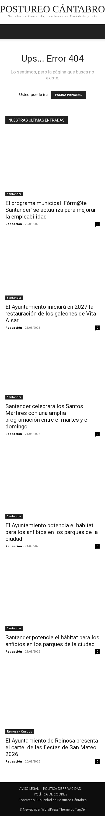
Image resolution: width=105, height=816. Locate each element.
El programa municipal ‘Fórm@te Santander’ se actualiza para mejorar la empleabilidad (50, 210)
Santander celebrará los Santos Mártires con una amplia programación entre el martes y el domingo (47, 416)
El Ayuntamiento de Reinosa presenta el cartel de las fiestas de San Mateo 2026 (51, 747)
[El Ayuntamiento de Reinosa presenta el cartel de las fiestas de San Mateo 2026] (52, 699)
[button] (97, 31)
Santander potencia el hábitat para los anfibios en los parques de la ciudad (52, 640)
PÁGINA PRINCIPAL (68, 95)
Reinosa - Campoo (19, 731)
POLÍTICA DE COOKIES (50, 794)
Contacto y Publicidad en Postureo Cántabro (53, 800)
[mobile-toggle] (9, 31)
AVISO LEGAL (29, 788)
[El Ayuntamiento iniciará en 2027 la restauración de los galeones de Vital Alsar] (52, 269)
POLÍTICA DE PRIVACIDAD (62, 788)
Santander (14, 194)
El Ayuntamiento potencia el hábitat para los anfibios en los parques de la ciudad (51, 532)
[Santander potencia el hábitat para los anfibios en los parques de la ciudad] (52, 595)
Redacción (13, 224)
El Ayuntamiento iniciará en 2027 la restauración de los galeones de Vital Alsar (51, 314)
